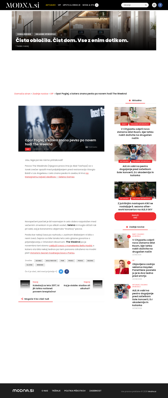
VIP (51, 93)
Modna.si (152, 391)
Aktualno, (136, 285)
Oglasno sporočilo (140, 124)
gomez (39, 261)
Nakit (124, 124)
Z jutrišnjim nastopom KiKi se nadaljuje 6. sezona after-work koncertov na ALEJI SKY (135, 206)
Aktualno (124, 161)
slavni (29, 265)
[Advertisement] (84, 69)
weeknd (40, 265)
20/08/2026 (137, 279)
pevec (71, 261)
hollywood (51, 261)
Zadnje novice (40, 93)
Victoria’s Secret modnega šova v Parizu (52, 252)
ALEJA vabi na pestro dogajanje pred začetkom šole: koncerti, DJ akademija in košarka (135, 170)
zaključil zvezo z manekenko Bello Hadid (70, 245)
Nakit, (134, 234)
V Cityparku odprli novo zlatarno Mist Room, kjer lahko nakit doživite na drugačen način (135, 133)
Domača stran (22, 93)
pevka (80, 261)
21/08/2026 (136, 255)
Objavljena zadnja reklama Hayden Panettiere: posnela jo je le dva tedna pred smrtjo (144, 270)
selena (90, 261)
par (62, 261)
